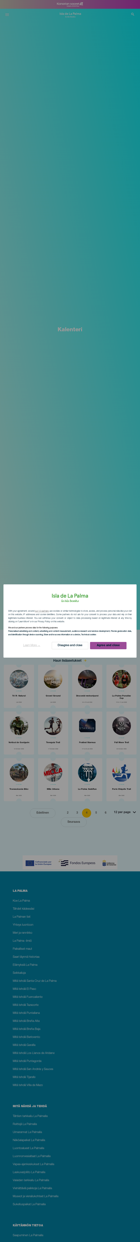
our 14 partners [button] (42, 611)
